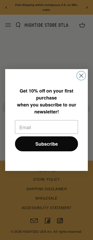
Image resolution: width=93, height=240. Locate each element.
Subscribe (46, 143)
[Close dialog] (81, 75)
